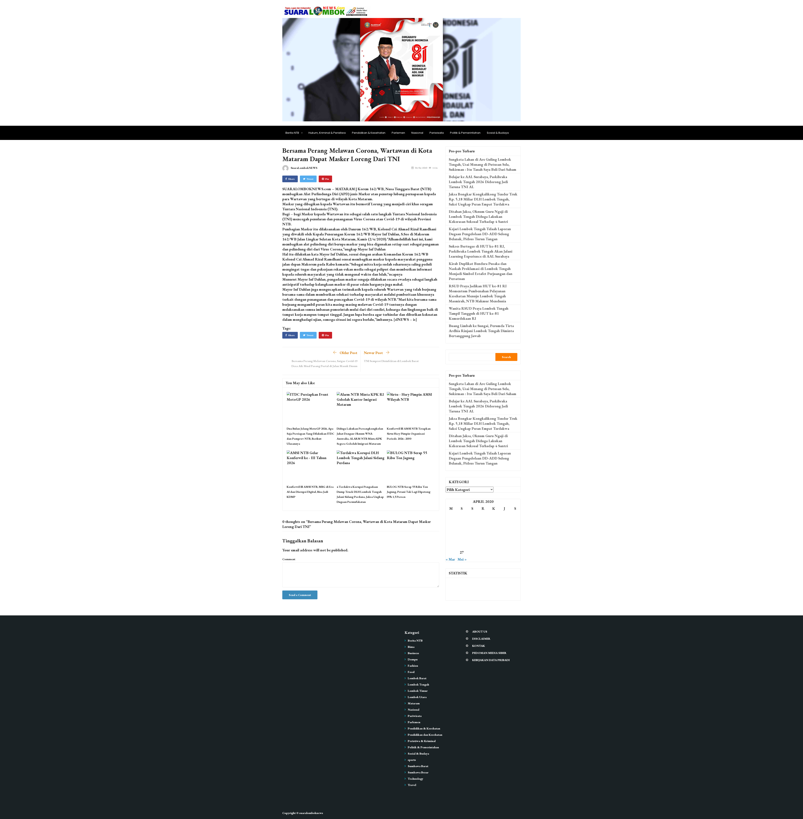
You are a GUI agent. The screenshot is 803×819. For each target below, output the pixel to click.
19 (451, 543)
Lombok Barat (417, 678)
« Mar (450, 559)
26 (451, 552)
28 (472, 552)
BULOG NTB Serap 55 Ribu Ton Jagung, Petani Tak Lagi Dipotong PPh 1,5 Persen (408, 492)
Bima (411, 647)
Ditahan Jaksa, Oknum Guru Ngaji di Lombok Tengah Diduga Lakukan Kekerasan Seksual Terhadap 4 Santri (478, 216)
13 (462, 534)
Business (413, 653)
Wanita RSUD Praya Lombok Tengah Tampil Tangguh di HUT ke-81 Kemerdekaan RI (478, 313)
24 (504, 543)
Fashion (413, 666)
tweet (310, 179)
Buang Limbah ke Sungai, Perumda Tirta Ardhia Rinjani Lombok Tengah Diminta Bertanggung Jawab (481, 330)
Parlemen (398, 133)
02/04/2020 (421, 167)
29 (483, 552)
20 (462, 543)
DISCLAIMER (481, 639)
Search (506, 357)
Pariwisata (437, 133)
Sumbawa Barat (418, 766)
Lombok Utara (417, 697)
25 (515, 543)
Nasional (417, 133)
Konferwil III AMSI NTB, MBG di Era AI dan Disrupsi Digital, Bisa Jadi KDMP (310, 492)
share (291, 179)
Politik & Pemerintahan (465, 133)
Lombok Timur (418, 691)
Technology (415, 778)
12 (451, 534)
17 (504, 534)
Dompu (413, 659)
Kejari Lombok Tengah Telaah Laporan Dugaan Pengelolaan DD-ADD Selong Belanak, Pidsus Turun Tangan (480, 233)
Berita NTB (292, 133)
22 (483, 543)
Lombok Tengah (418, 684)
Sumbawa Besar (418, 772)
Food (411, 672)
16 (494, 534)
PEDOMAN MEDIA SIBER (489, 653)
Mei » (462, 559)
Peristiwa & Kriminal (422, 741)
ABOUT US (479, 631)
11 (515, 526)
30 (494, 552)
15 (483, 534)
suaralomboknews (311, 813)
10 (504, 526)
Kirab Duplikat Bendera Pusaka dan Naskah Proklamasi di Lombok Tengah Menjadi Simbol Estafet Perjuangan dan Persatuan (480, 271)
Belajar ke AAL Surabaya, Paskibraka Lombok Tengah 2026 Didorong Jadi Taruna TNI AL (478, 181)
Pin (327, 179)
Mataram (414, 703)
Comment (288, 559)
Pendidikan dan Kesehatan (425, 735)
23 (494, 543)
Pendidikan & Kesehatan (368, 133)
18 (515, 534)
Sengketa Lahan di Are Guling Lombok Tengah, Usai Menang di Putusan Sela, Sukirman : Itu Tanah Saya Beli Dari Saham (482, 164)
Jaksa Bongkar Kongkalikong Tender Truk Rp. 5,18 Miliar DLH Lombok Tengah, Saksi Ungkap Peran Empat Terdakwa (483, 199)
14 (472, 534)
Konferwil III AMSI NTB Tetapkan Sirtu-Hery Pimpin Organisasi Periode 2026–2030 (409, 433)
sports (412, 760)
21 (472, 543)
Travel (412, 785)
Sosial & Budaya (498, 133)
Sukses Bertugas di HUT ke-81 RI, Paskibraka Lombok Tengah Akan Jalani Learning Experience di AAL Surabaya (480, 251)
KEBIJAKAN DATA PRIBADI (491, 660)
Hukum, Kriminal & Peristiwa (327, 133)
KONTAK (478, 646)
